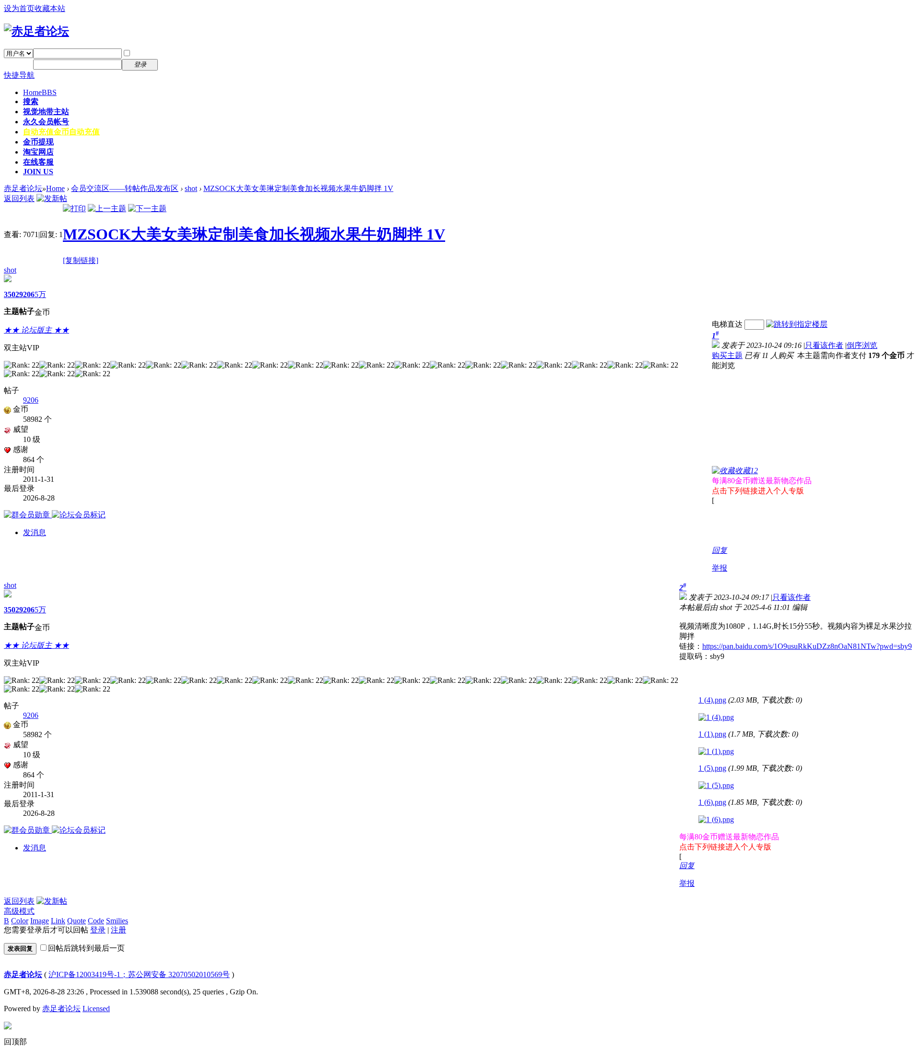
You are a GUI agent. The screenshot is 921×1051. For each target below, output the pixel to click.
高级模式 (19, 911)
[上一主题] (107, 208)
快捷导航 (19, 75)
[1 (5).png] (716, 785)
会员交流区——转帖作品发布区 (124, 188)
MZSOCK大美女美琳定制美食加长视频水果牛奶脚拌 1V (298, 188)
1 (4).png (712, 700)
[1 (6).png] (716, 819)
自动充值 (61, 132)
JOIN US (38, 171)
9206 (27, 294)
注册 (171, 64)
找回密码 (179, 53)
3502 (11, 294)
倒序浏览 (862, 345)
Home (40, 92)
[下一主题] (147, 208)
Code (96, 921)
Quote (76, 921)
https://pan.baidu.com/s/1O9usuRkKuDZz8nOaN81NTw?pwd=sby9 (807, 646)
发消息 (34, 532)
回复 (719, 550)
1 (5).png (712, 768)
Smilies (117, 921)
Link (58, 921)
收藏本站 (50, 8)
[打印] (74, 208)
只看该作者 (824, 345)
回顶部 (15, 1042)
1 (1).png (712, 734)
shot (191, 188)
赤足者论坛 (23, 188)
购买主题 (727, 355)
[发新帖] (51, 198)
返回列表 (19, 198)
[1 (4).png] (716, 717)
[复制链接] (80, 260)
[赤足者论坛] (36, 31)
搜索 (30, 101)
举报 (719, 568)
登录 (98, 930)
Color (19, 921)
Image (39, 921)
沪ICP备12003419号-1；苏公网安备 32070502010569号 (139, 974)
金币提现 (38, 142)
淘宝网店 (38, 152)
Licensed (96, 1008)
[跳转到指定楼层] (796, 324)
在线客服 (38, 162)
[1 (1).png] (716, 751)
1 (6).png (712, 802)
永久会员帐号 (46, 122)
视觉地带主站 (46, 111)
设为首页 (19, 8)
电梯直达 (727, 324)
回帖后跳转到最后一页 (86, 948)
